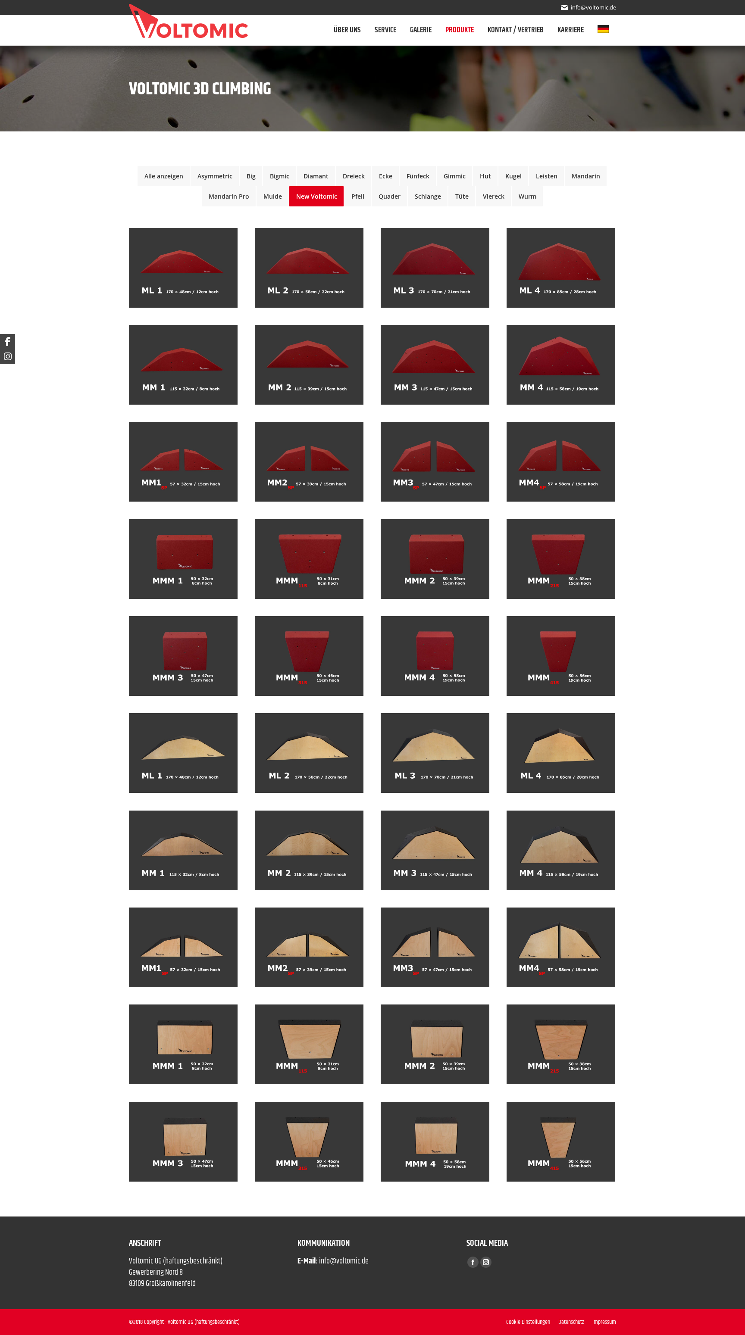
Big (251, 176)
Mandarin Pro (229, 196)
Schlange (428, 196)
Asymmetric (214, 176)
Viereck (493, 196)
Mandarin (586, 176)
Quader (390, 196)
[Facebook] (7, 341)
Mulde (272, 196)
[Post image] (183, 268)
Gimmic (455, 176)
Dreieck (354, 176)
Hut (485, 176)
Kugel (513, 176)
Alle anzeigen (163, 176)
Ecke (385, 176)
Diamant (316, 176)
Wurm (527, 196)
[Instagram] (7, 356)
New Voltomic (316, 196)
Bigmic (279, 176)
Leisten (546, 176)
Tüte (462, 196)
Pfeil (357, 196)
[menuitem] (607, 30)
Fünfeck (418, 176)
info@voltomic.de (593, 7)
